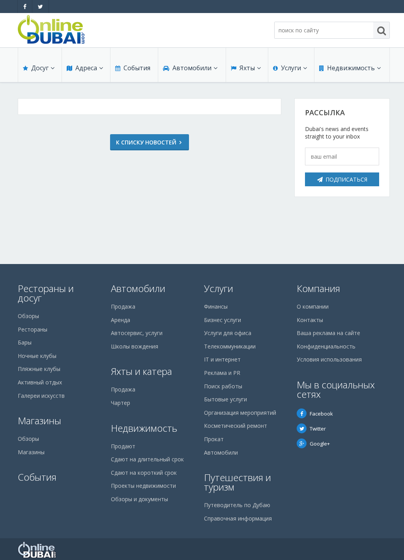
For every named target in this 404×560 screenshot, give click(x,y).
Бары (25, 342)
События (136, 68)
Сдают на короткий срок (144, 472)
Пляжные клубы (39, 369)
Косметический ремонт (235, 425)
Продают (123, 446)
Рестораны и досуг (46, 293)
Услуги (291, 68)
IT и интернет (222, 359)
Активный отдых (40, 382)
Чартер (120, 402)
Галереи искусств (41, 395)
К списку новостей (146, 142)
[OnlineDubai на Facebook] (25, 6)
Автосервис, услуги (137, 333)
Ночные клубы (37, 356)
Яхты (247, 68)
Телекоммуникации (230, 346)
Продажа (123, 306)
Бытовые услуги (225, 399)
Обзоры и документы (139, 499)
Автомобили (191, 68)
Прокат (214, 439)
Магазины (39, 420)
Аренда (120, 320)
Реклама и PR (222, 372)
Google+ (320, 443)
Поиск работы (223, 386)
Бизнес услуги (222, 320)
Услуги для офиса (227, 333)
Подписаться (346, 179)
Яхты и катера (141, 371)
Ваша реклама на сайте (328, 333)
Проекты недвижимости (143, 485)
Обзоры (28, 316)
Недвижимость (351, 68)
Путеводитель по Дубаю (237, 505)
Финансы (216, 306)
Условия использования (329, 359)
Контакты (310, 320)
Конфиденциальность (326, 346)
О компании (313, 306)
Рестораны (32, 329)
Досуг (40, 68)
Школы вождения (134, 346)
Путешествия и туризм (237, 482)
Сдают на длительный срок (147, 459)
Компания (318, 288)
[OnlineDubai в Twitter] (40, 6)
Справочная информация (238, 518)
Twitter (318, 428)
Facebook (321, 413)
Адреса (86, 68)
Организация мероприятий (240, 412)
